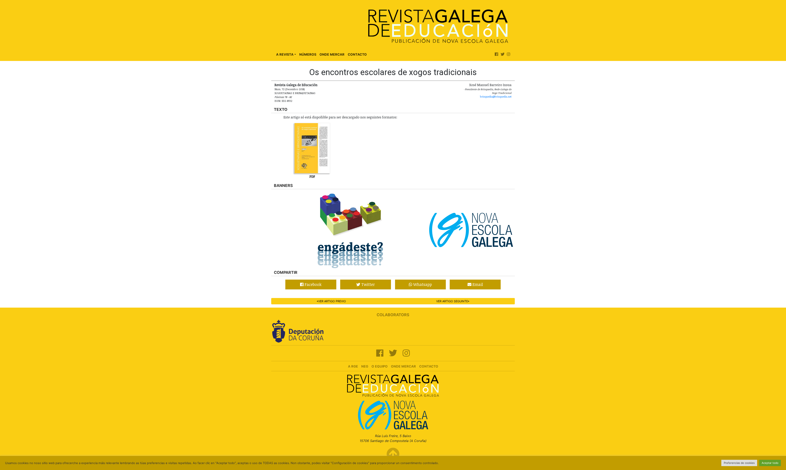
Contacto (357, 54)
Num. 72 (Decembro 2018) (289, 89)
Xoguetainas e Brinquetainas (294, 93)
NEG (364, 366)
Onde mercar (403, 366)
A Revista (285, 54)
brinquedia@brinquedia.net (496, 96)
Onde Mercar (332, 54)
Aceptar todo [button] (770, 462)
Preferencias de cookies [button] (739, 462)
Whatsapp (422, 284)
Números (307, 54)
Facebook (313, 284)
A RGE (353, 366)
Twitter (367, 284)
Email (477, 284)
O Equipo (380, 366)
